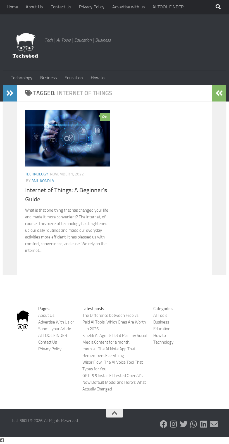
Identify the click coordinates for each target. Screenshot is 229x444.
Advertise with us (128, 6)
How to (97, 77)
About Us (34, 6)
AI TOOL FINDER (168, 6)
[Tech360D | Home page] (25, 46)
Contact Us (61, 6)
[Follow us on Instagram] (174, 424)
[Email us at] (214, 424)
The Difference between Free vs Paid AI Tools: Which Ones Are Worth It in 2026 (114, 322)
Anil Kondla (43, 180)
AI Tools (160, 315)
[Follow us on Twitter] (184, 424)
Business (48, 77)
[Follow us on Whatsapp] (194, 424)
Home (12, 6)
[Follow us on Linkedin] (204, 424)
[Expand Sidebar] (10, 93)
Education (74, 77)
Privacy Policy (91, 6)
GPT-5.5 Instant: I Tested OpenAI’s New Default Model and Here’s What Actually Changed (114, 382)
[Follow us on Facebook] (164, 424)
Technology (21, 77)
